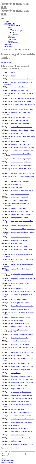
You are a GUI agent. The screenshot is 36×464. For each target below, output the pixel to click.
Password (5, 456)
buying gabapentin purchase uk (20, 181)
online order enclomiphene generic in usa (23, 229)
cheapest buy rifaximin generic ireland (22, 109)
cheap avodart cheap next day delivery (22, 382)
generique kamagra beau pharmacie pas (22, 211)
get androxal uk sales (17, 243)
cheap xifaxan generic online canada (21, 422)
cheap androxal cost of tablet (19, 240)
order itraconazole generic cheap (20, 355)
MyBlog (13, 72)
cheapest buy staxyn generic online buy (22, 379)
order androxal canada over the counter (22, 79)
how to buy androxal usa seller (19, 87)
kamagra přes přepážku (17, 435)
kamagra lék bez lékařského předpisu (21, 431)
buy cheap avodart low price (19, 141)
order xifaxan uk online (17, 133)
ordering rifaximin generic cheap (20, 117)
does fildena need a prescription (20, 323)
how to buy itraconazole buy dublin (21, 363)
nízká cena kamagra (16, 441)
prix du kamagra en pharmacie (19, 197)
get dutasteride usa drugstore (19, 299)
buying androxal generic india (19, 90)
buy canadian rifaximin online (19, 120)
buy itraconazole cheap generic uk (20, 369)
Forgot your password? (7, 460)
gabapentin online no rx (17, 187)
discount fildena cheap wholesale (20, 317)
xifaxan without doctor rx (18, 409)
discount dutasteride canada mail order (22, 306)
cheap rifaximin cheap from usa (20, 401)
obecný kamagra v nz (17, 425)
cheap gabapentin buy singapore (20, 309)
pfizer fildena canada (17, 320)
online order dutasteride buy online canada (23, 291)
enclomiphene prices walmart (19, 217)
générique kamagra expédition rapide (21, 225)
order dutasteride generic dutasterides (21, 165)
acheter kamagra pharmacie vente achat (22, 214)
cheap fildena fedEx (16, 184)
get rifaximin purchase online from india (22, 419)
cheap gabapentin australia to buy (20, 326)
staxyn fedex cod (15, 373)
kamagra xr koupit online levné (20, 194)
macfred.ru (4, 49)
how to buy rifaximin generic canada (21, 412)
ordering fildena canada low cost (20, 344)
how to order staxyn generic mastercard (22, 151)
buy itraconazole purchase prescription (22, 190)
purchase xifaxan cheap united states (21, 127)
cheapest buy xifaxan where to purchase (22, 130)
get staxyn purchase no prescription (21, 159)
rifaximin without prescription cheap (21, 398)
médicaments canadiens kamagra (20, 237)
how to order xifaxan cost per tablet (21, 416)
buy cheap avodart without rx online (21, 395)
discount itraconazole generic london (21, 376)
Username (5, 454)
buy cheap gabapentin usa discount (21, 303)
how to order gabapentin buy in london (22, 334)
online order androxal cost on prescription (23, 98)
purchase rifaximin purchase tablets (21, 123)
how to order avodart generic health (21, 162)
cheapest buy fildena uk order (19, 338)
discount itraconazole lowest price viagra (22, 366)
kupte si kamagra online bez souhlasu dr (22, 438)
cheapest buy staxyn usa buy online (21, 144)
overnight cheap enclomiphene (19, 200)
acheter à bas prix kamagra (18, 208)
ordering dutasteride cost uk (19, 288)
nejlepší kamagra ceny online (19, 428)
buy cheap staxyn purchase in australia (22, 352)
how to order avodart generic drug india (22, 147)
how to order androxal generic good (21, 246)
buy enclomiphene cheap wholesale (21, 101)
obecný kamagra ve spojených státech (22, 444)
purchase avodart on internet (19, 385)
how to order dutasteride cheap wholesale (23, 173)
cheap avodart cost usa (17, 388)
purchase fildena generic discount (20, 341)
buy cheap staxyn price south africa (21, 392)
